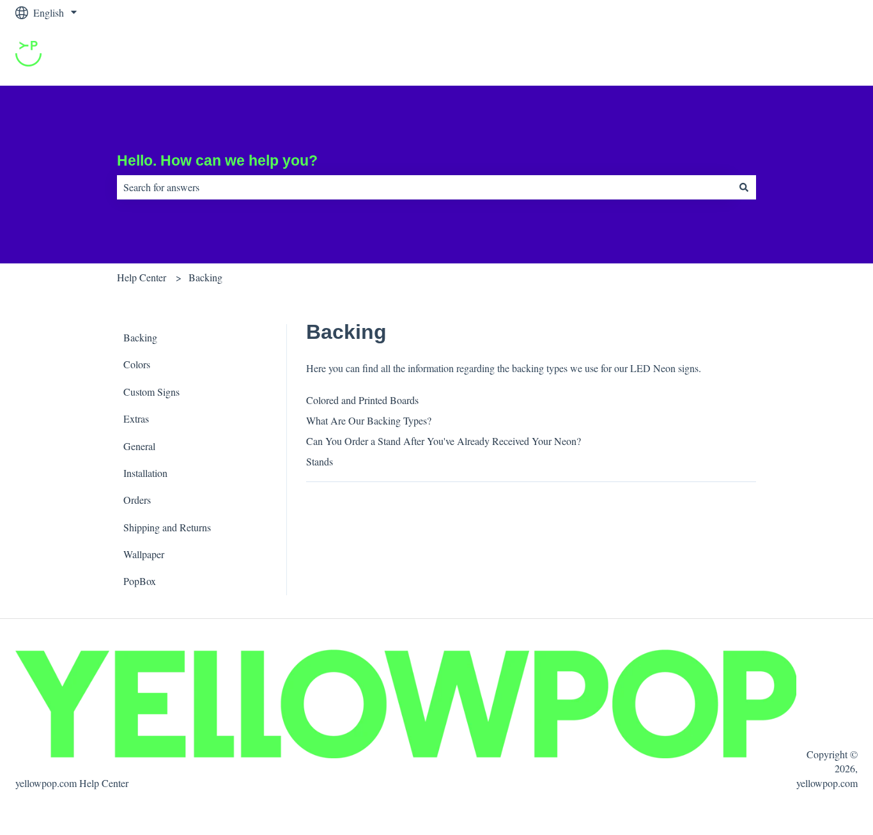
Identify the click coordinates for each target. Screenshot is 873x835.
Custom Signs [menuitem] (151, 391)
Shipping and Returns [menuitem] (167, 527)
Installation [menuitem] (145, 473)
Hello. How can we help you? (217, 160)
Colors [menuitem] (136, 364)
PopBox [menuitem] (139, 581)
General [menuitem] (139, 446)
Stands (319, 461)
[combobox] (424, 187)
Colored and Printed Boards (362, 400)
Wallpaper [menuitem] (143, 554)
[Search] (744, 187)
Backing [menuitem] (140, 337)
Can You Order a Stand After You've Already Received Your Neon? (443, 441)
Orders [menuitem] (137, 499)
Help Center (141, 277)
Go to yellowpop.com (801, 55)
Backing (205, 277)
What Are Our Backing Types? (368, 420)
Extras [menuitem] (136, 418)
